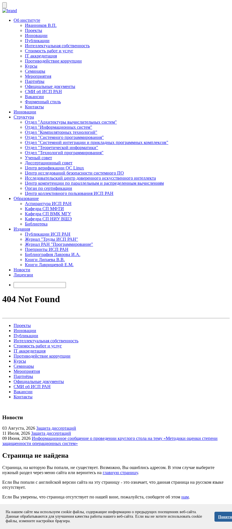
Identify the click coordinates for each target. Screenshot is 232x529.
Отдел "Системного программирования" (64, 137)
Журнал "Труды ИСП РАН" (51, 239)
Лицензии (23, 274)
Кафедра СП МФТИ (44, 208)
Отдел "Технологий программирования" (64, 152)
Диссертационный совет (48, 162)
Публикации (37, 40)
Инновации (36, 35)
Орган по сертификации (48, 188)
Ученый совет (38, 157)
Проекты (33, 30)
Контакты (34, 106)
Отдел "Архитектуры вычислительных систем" (71, 122)
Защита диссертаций (56, 428)
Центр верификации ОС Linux (54, 167)
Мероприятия (38, 76)
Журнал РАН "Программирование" (59, 244)
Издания (22, 229)
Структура (24, 117)
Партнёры (34, 81)
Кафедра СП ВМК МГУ (48, 213)
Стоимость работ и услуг (49, 50)
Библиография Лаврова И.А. (52, 254)
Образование (26, 198)
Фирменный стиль (43, 101)
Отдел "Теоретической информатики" (61, 147)
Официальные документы (50, 86)
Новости (22, 269)
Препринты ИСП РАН (46, 249)
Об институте (27, 20)
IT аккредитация (41, 55)
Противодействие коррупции (53, 61)
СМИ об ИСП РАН (43, 91)
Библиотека (36, 224)
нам (185, 496)
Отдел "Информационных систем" (58, 127)
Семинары (35, 71)
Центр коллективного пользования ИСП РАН (69, 193)
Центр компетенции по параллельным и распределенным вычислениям (94, 183)
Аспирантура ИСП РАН (48, 203)
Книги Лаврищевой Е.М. (49, 264)
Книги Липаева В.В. (45, 259)
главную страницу (120, 472)
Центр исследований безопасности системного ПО (74, 173)
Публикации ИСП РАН (47, 234)
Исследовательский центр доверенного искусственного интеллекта (90, 178)
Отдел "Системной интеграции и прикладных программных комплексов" (96, 142)
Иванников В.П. (41, 25)
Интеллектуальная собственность (57, 45)
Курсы (31, 66)
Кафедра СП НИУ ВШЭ (48, 218)
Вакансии (34, 96)
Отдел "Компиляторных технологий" (61, 132)
